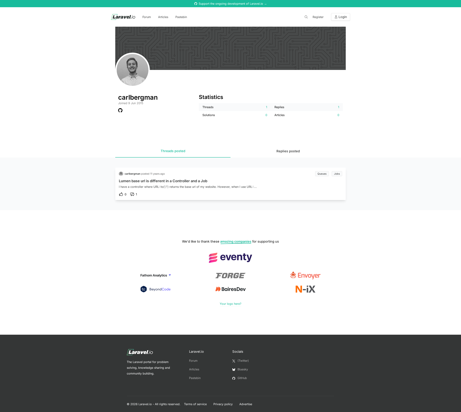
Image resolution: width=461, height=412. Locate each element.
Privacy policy (223, 404)
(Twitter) (243, 360)
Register (318, 17)
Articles (163, 17)
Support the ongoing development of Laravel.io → (233, 3)
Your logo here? (230, 303)
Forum (146, 17)
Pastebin (181, 17)
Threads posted (173, 151)
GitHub (242, 378)
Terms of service (196, 404)
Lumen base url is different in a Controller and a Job (163, 181)
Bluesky (242, 369)
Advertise (245, 404)
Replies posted (288, 151)
